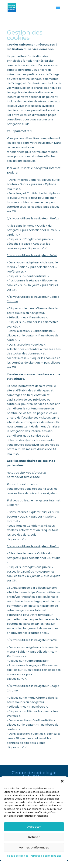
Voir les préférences (34, 847)
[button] (62, 781)
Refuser (34, 837)
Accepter (34, 826)
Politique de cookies (16, 855)
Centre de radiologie (34, 772)
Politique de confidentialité (45, 855)
